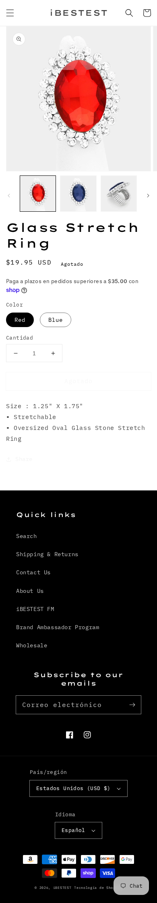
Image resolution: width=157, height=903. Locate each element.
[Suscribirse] (132, 704)
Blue (55, 319)
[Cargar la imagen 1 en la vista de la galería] (38, 193)
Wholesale (31, 645)
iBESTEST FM (35, 609)
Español (73, 830)
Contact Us (33, 572)
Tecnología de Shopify (98, 887)
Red (19, 319)
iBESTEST (62, 887)
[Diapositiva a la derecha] (148, 195)
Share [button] (24, 459)
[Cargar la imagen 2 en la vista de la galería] (78, 193)
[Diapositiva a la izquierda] (9, 195)
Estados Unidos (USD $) (73, 788)
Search (26, 536)
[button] (10, 13)
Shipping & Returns (47, 554)
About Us (30, 590)
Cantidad (19, 337)
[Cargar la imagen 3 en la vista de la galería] (119, 193)
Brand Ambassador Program (57, 627)
